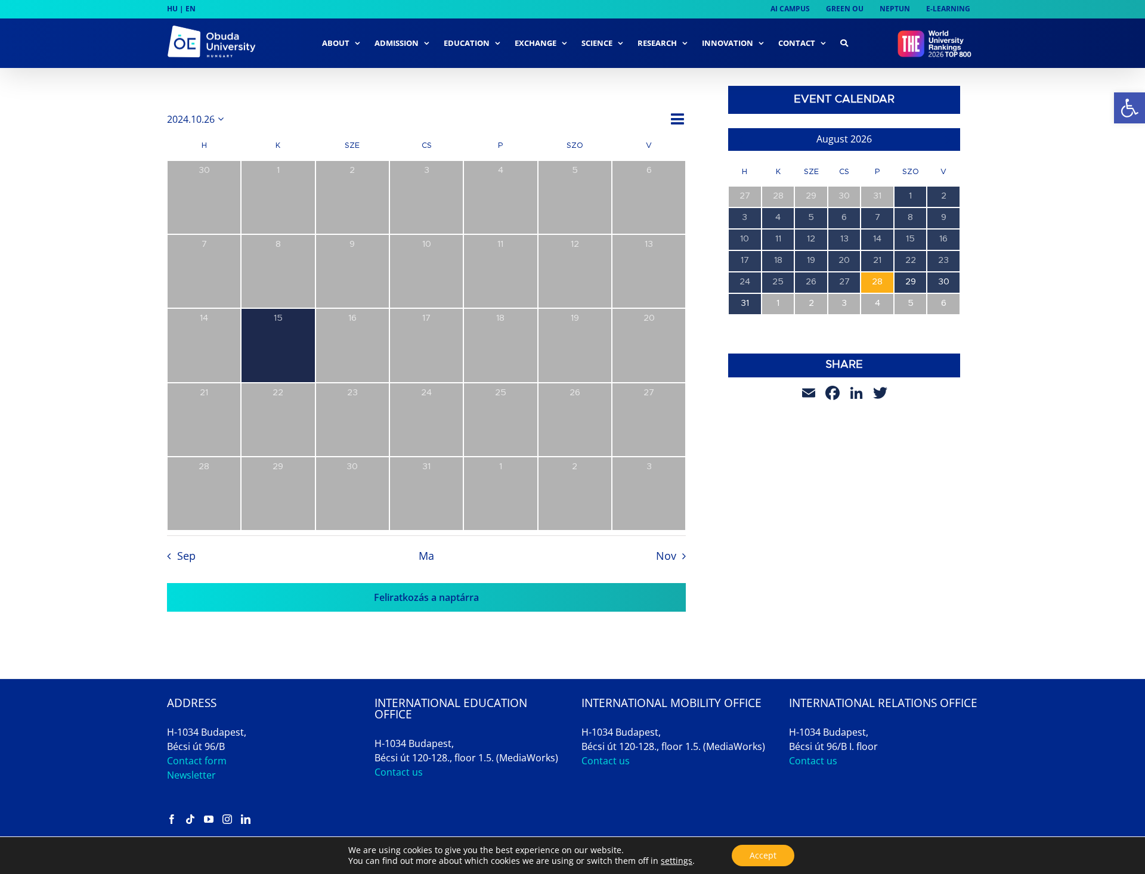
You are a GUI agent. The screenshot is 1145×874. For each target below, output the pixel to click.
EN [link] (190, 9)
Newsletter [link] (191, 775)
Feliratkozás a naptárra (426, 597)
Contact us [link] (399, 772)
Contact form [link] (197, 760)
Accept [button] (763, 855)
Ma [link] (426, 555)
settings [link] (676, 860)
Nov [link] (666, 555)
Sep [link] (186, 555)
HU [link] (172, 9)
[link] (1129, 107)
